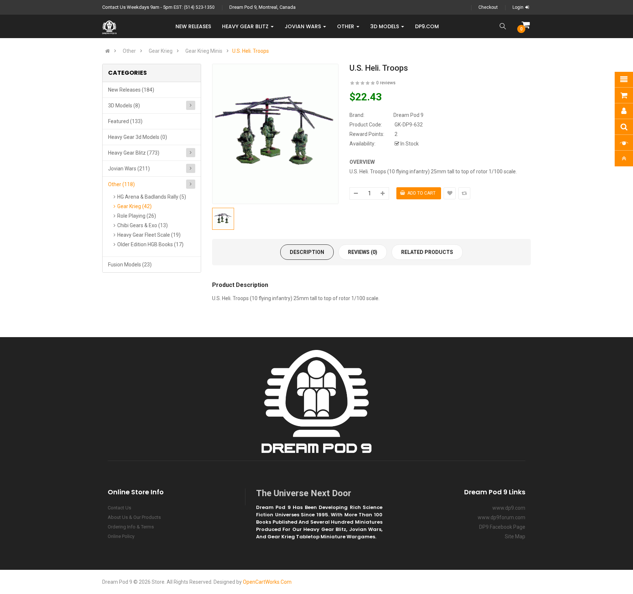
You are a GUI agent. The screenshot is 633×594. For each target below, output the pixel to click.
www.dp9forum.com (501, 517)
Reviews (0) (362, 252)
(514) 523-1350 (199, 7)
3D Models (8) (124, 105)
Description (307, 252)
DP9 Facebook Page (502, 527)
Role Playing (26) (136, 216)
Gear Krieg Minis (203, 51)
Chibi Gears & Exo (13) (142, 225)
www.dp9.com (508, 508)
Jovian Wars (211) (129, 168)
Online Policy (121, 536)
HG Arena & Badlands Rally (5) (151, 197)
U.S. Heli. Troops (250, 51)
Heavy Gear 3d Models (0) (137, 137)
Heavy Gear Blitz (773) (133, 153)
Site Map (515, 536)
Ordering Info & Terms (131, 527)
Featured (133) (125, 121)
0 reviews (386, 82)
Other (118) (121, 184)
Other (129, 51)
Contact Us (119, 507)
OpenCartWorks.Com (267, 582)
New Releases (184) (131, 90)
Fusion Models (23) (130, 265)
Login (517, 7)
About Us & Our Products (134, 517)
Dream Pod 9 (408, 115)
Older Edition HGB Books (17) (150, 244)
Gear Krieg (161, 51)
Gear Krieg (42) (134, 206)
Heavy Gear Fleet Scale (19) (149, 235)
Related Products (427, 252)
